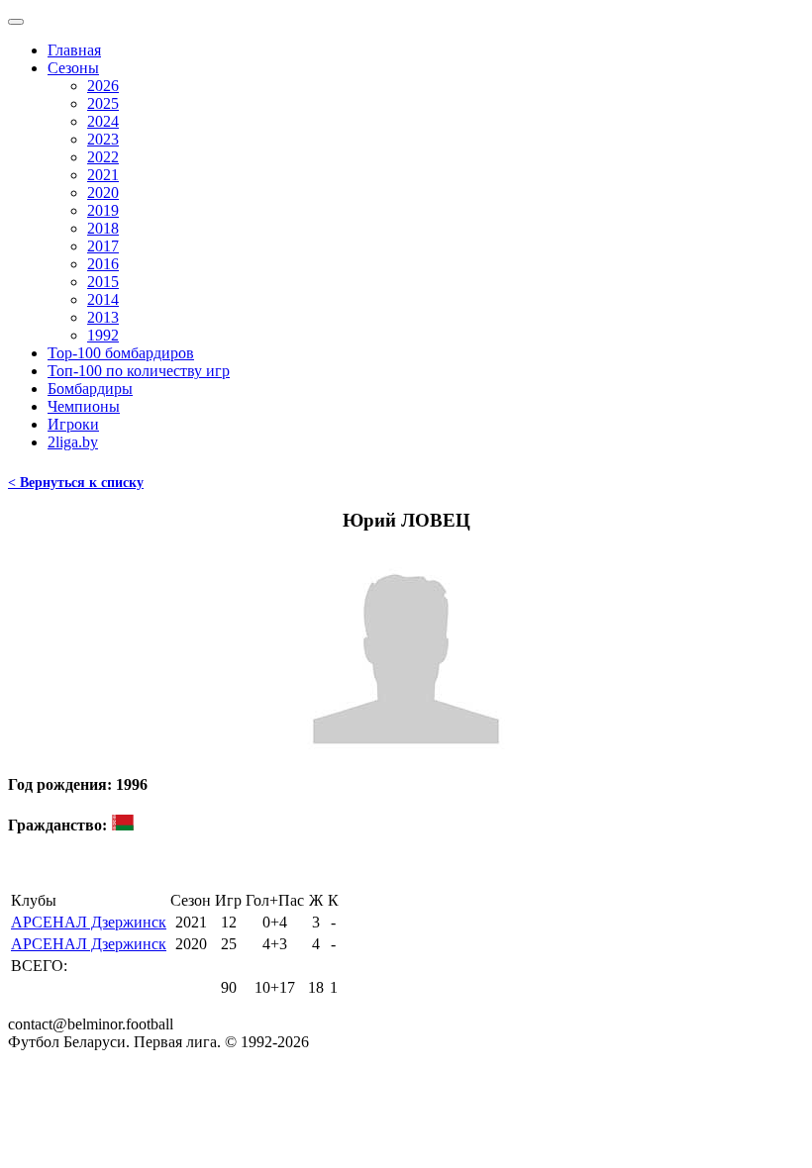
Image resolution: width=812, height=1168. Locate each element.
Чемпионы (84, 406)
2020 (103, 192)
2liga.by (73, 442)
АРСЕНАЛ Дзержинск (88, 922)
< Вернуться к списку (76, 482)
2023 (103, 139)
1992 (103, 335)
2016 (103, 263)
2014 (103, 299)
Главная (74, 50)
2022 (103, 156)
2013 (103, 317)
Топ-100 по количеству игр (139, 370)
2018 (103, 228)
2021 (103, 174)
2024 (103, 121)
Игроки (73, 424)
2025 (103, 103)
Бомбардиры (90, 388)
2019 (103, 210)
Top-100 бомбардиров (121, 352)
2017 (103, 246)
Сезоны (73, 67)
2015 (103, 281)
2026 (103, 85)
